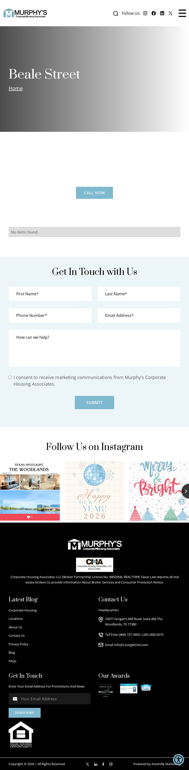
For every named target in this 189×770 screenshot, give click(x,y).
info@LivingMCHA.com (131, 645)
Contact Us (17, 635)
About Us (15, 627)
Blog (12, 652)
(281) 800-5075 (152, 634)
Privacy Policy (19, 644)
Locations (16, 618)
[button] (182, 13)
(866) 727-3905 (129, 634)
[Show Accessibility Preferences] (178, 759)
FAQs (12, 661)
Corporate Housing (23, 610)
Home (16, 88)
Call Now (94, 192)
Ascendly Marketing (166, 764)
